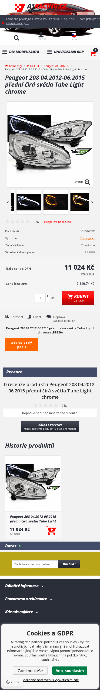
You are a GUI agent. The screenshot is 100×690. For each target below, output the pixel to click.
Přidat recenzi (50, 426)
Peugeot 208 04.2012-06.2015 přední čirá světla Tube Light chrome (33, 518)
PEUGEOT (33, 66)
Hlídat (37, 317)
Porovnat (17, 317)
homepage (16, 65)
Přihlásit (41, 39)
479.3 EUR (87, 274)
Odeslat (69, 564)
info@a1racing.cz (17, 23)
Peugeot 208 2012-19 (56, 66)
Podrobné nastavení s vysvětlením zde (50, 680)
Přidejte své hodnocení (57, 221)
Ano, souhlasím (70, 670)
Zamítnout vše (30, 670)
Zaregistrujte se (89, 19)
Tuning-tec (87, 238)
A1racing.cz (50, 7)
